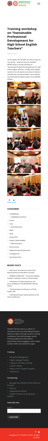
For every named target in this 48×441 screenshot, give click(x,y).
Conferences (14, 372)
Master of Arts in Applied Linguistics (22, 369)
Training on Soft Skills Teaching (20, 363)
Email (10, 407)
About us (12, 388)
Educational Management (18, 357)
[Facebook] (9, 200)
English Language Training (18, 360)
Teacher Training (15, 366)
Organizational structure (18, 391)
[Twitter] (14, 200)
